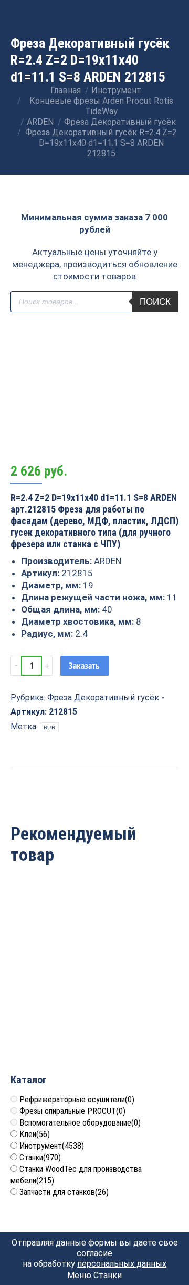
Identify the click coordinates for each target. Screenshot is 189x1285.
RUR (49, 727)
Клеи (34, 1134)
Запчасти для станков (64, 1192)
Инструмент (51, 1146)
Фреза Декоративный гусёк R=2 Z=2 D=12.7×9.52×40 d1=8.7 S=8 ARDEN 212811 (94, 1010)
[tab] (94, 773)
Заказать (84, 665)
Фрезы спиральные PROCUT (72, 1111)
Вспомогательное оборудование (80, 1123)
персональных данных (121, 1264)
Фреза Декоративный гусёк (103, 697)
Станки (40, 1157)
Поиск (155, 302)
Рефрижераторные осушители (76, 1100)
